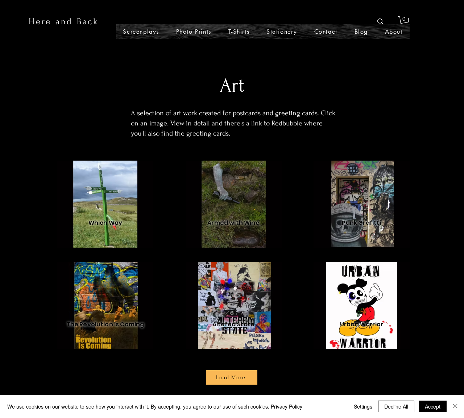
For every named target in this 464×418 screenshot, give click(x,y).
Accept (432, 406)
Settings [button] (363, 406)
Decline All (396, 406)
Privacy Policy (286, 406)
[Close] (455, 406)
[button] (404, 21)
